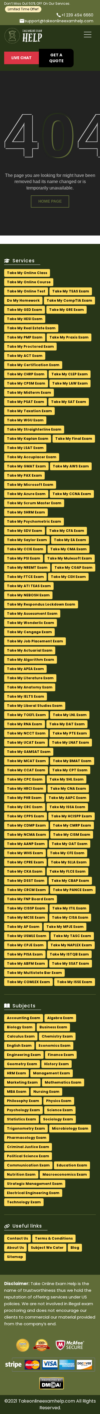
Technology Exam (24, 1202)
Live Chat (21, 58)
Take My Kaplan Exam (27, 438)
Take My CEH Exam (68, 576)
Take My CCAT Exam (26, 770)
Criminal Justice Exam (28, 1146)
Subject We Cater (47, 1247)
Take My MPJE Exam (65, 926)
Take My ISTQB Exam (69, 954)
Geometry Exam (22, 1064)
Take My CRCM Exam (26, 889)
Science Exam (60, 1110)
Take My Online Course (29, 282)
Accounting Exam (23, 1018)
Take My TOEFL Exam (26, 714)
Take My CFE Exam (67, 853)
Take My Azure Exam (26, 493)
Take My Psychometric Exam (34, 521)
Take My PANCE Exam (73, 889)
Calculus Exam (21, 1036)
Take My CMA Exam (68, 549)
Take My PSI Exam (23, 558)
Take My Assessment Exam (32, 613)
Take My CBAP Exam (70, 880)
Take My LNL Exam (70, 714)
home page (50, 201)
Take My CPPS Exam (25, 816)
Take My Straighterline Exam (34, 429)
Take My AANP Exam (26, 843)
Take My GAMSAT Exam (29, 751)
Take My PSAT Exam (25, 401)
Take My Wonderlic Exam (30, 622)
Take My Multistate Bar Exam (34, 972)
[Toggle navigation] (88, 35)
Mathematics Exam (63, 1082)
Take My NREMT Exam (27, 567)
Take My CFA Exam (66, 530)
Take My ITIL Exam (69, 908)
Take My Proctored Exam (30, 346)
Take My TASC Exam (72, 935)
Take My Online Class (27, 272)
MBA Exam (16, 1091)
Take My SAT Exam (68, 401)
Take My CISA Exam (70, 917)
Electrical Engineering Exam (33, 1192)
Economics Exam (55, 1045)
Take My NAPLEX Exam (71, 945)
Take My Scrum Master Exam (34, 503)
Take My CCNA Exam (71, 493)
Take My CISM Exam (71, 834)
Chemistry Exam (57, 1036)
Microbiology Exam (70, 1128)
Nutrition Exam (21, 1174)
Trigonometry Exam (26, 1128)
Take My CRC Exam (24, 807)
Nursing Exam (46, 1091)
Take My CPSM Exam (26, 383)
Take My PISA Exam (25, 954)
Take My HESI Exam (24, 318)
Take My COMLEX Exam (28, 982)
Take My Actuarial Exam (29, 650)
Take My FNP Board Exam (30, 899)
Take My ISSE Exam (74, 982)
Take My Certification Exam (33, 364)
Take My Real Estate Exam (31, 328)
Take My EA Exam (70, 539)
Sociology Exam (58, 1119)
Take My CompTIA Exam (69, 300)
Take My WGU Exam (25, 420)
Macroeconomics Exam (64, 1174)
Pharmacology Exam (26, 1137)
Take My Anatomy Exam (29, 687)
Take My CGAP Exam (73, 567)
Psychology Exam (23, 1110)
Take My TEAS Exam (70, 291)
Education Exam (72, 1165)
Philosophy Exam (23, 1100)
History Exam (56, 1064)
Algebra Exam (60, 1018)
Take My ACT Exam (24, 355)
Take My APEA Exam (25, 668)
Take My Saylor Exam (27, 539)
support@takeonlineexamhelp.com (59, 21)
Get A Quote (56, 58)
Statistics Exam (21, 1119)
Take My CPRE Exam (25, 862)
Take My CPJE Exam (25, 945)
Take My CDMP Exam (26, 825)
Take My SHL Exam (66, 779)
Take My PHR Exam (24, 797)
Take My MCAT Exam (26, 760)
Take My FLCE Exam (67, 871)
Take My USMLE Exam (26, 935)
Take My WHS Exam (25, 853)
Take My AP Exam (23, 926)
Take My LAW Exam (70, 383)
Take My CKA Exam (24, 871)
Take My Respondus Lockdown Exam (41, 604)
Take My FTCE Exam (25, 576)
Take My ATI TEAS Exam (29, 586)
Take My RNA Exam (24, 724)
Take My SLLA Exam (69, 862)
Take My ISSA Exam (67, 807)
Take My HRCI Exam (25, 788)
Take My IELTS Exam (25, 696)
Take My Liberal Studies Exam (34, 705)
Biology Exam (19, 1027)
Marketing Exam (22, 1082)
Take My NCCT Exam (26, 733)
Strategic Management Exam (34, 1183)
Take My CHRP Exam (25, 374)
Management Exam (51, 1073)
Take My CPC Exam (24, 779)
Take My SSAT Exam (70, 963)
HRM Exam (16, 1073)
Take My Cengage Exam (29, 632)
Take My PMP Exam (24, 337)
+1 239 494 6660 (77, 15)
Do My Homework (23, 300)
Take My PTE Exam (69, 733)
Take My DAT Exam (67, 724)
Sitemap (15, 1256)
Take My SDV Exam (24, 530)
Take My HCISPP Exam (71, 816)
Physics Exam (58, 1100)
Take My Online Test (26, 291)
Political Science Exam (28, 1156)
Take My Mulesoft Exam (69, 558)
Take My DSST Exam (25, 880)
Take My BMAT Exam (72, 760)
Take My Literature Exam (30, 678)
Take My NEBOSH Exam (28, 595)
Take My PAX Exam (24, 475)
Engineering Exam (24, 1054)
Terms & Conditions (54, 1238)
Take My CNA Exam (68, 788)
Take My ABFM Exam (26, 963)
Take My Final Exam (73, 438)
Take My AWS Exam (71, 466)
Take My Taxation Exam (29, 411)
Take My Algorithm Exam (30, 659)
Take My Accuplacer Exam (31, 457)
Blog (75, 1247)
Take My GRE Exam (66, 309)
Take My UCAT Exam (26, 742)
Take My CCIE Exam (25, 549)
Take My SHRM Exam (26, 512)
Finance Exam (61, 1054)
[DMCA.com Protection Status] (51, 1385)
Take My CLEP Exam (69, 374)
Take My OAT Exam (70, 843)
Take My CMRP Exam (72, 825)
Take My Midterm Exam (29, 392)
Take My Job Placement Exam (35, 641)
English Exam (19, 1045)
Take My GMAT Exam (26, 466)
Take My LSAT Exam (25, 447)
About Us (15, 1247)
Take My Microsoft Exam (30, 484)
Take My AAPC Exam (67, 797)
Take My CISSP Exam (26, 908)
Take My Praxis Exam (69, 337)
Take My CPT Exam (70, 770)
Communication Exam (28, 1165)
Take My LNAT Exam (70, 742)
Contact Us (17, 1238)
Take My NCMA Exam (26, 834)
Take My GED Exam (24, 309)
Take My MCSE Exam (26, 917)
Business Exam (53, 1027)
